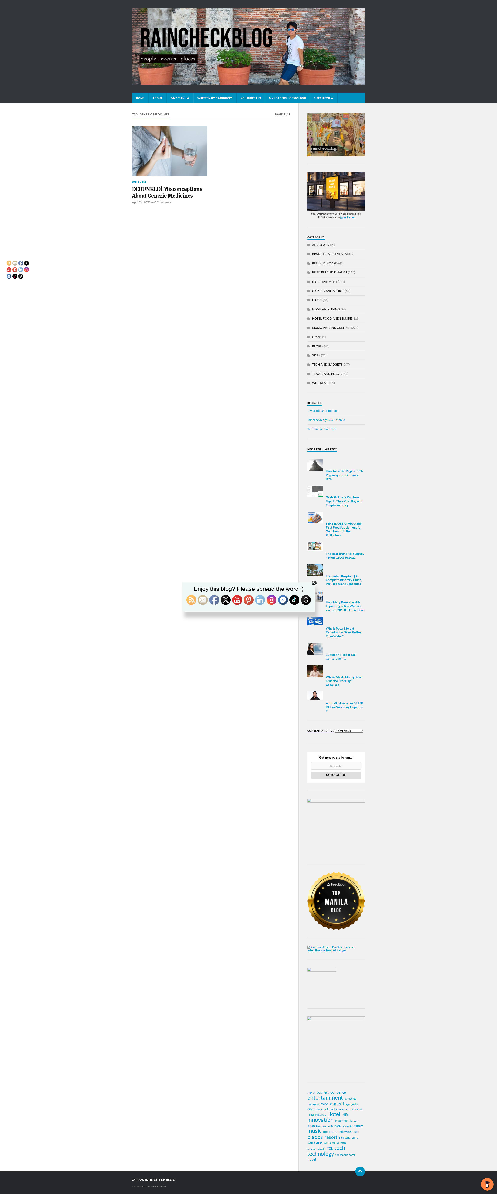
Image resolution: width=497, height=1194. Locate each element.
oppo (326, 1131)
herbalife (335, 1109)
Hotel (333, 1114)
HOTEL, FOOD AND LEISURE (332, 318)
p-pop (334, 1132)
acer (309, 1092)
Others (316, 337)
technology (320, 1153)
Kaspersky (321, 1126)
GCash (311, 1109)
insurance (341, 1120)
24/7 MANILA (180, 98)
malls (330, 1126)
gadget (337, 1103)
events (352, 1098)
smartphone (338, 1142)
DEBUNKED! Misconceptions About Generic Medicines (167, 192)
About (157, 98)
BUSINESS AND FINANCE (329, 272)
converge (338, 1092)
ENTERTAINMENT (324, 281)
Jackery (353, 1120)
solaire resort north (316, 1149)
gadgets (352, 1104)
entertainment (325, 1097)
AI (314, 1092)
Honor (345, 1109)
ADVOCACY (320, 244)
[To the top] (360, 1171)
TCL (330, 1148)
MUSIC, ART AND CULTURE (331, 327)
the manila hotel (345, 1154)
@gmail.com (347, 217)
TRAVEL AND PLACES (327, 373)
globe (319, 1109)
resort (330, 1137)
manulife (347, 1125)
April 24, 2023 (141, 202)
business (323, 1092)
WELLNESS (139, 182)
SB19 (326, 1143)
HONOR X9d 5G (316, 1114)
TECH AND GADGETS (327, 364)
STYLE (316, 355)
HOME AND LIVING (326, 309)
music (314, 1130)
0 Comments (162, 202)
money (358, 1125)
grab (326, 1109)
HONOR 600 (356, 1109)
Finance (313, 1104)
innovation (320, 1119)
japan (311, 1125)
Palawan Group (348, 1131)
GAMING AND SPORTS (328, 291)
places (315, 1136)
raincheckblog (160, 1180)
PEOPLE (317, 346)
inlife (345, 1115)
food (324, 1104)
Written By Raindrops (215, 98)
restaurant (348, 1137)
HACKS (317, 300)
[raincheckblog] (248, 46)
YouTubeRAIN (251, 98)
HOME (140, 98)
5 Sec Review (324, 98)
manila (338, 1125)
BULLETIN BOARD (325, 263)
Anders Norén (156, 1186)
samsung (314, 1142)
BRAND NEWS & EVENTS (329, 254)
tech (339, 1147)
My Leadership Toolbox (287, 98)
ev (346, 1098)
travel (311, 1159)
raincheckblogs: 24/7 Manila (326, 420)
